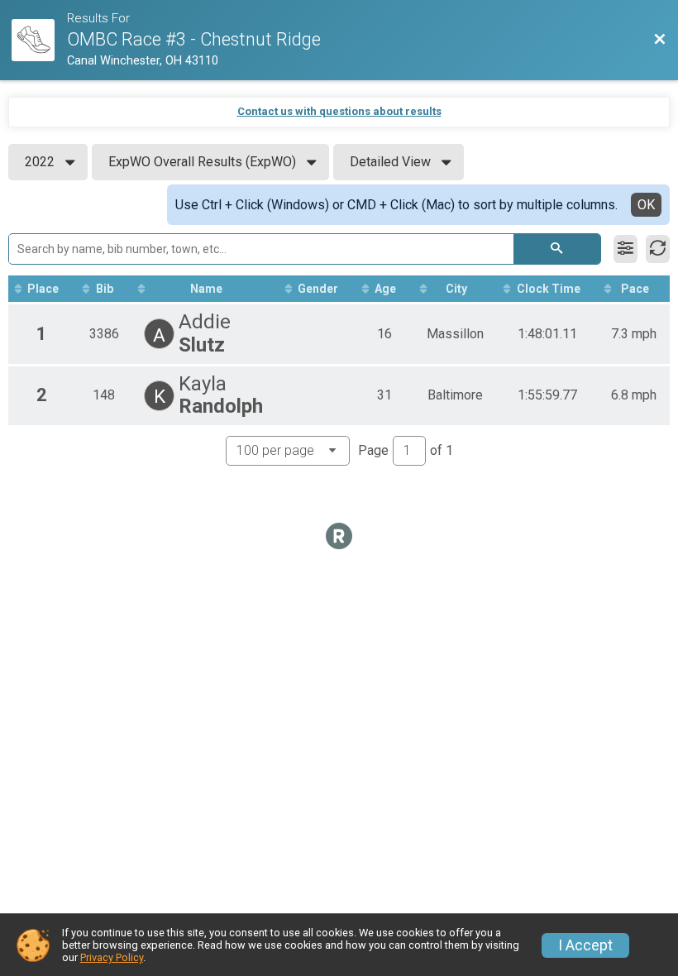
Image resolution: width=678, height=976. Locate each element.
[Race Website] (39, 40)
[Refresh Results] (658, 249)
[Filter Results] (625, 249)
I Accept (585, 945)
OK (646, 205)
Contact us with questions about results (339, 111)
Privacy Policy (111, 957)
